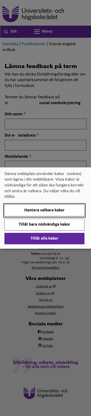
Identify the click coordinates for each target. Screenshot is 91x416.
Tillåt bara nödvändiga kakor (44, 224)
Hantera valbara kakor (44, 210)
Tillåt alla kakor (44, 238)
